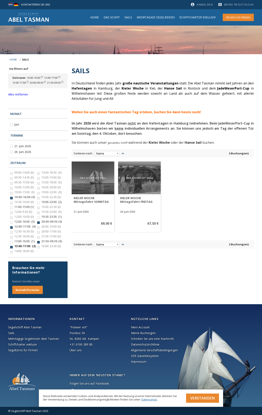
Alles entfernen (18, 94)
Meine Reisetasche (239, 4)
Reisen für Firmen (238, 17)
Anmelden (205, 4)
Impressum (138, 361)
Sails (128, 17)
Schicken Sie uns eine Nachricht (152, 339)
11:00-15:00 (24, 207)
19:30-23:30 (51, 217)
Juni (17, 124)
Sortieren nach (83, 153)
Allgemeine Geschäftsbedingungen (154, 350)
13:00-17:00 (25, 246)
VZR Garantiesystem (145, 356)
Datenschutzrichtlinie (145, 344)
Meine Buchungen (143, 333)
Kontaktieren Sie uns (35, 4)
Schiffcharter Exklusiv (197, 17)
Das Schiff (112, 17)
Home (94, 17)
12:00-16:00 (24, 221)
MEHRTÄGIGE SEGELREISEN (156, 17)
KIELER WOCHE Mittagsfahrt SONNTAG (91, 200)
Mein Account (140, 327)
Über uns (76, 350)
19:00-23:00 (51, 202)
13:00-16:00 (24, 241)
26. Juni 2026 (23, 152)
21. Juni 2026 (23, 146)
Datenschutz (149, 399)
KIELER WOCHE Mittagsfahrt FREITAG (136, 200)
